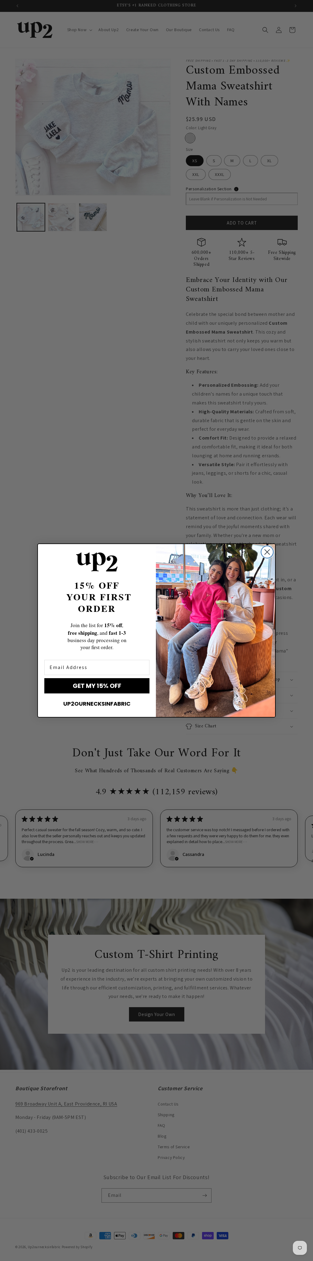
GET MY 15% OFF (97, 686)
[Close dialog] (267, 552)
